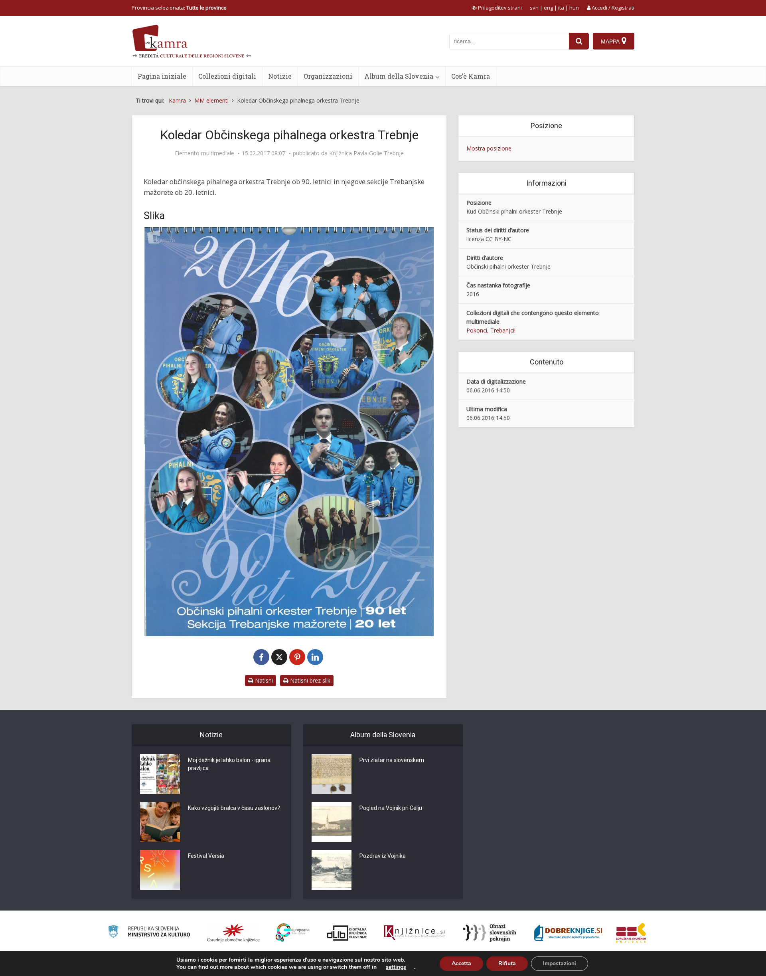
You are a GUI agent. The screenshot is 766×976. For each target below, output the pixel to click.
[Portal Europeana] (292, 933)
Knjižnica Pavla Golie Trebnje (366, 153)
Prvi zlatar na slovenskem (391, 760)
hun (574, 7)
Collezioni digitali (227, 76)
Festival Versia (206, 856)
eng (548, 7)
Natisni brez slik (309, 680)
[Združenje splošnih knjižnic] (631, 933)
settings (396, 967)
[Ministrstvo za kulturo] (149, 932)
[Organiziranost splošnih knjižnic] (233, 933)
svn (534, 7)
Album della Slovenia (398, 76)
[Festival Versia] (160, 870)
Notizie (280, 76)
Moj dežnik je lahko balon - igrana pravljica (229, 764)
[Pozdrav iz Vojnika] (331, 870)
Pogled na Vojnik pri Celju (390, 808)
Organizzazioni (328, 76)
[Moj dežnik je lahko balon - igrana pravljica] (160, 774)
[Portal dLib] (347, 933)
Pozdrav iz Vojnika (382, 856)
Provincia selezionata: (179, 7)
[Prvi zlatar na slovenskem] (331, 774)
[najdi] (579, 41)
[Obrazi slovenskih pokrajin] (489, 933)
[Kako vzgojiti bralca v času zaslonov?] (160, 822)
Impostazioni (559, 963)
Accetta (461, 963)
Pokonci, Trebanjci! (490, 330)
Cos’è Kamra (470, 76)
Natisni (263, 680)
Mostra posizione (488, 148)
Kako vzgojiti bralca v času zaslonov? (234, 808)
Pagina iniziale (162, 76)
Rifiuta (507, 963)
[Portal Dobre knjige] (568, 933)
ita (561, 7)
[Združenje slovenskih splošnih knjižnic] (414, 933)
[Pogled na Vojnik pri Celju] (331, 822)
